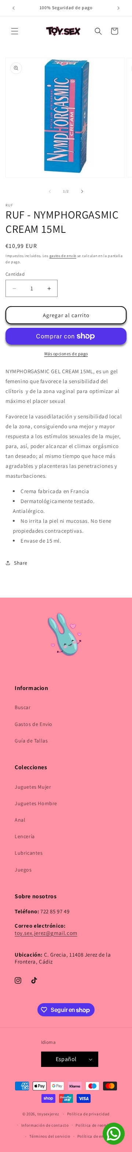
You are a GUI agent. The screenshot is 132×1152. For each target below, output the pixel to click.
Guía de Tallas (31, 740)
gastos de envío (63, 255)
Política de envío (93, 1136)
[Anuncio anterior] (14, 8)
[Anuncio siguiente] (118, 8)
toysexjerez (48, 1113)
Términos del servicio (49, 1136)
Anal (20, 820)
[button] (15, 31)
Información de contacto (45, 1125)
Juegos (23, 869)
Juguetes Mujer (33, 787)
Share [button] (20, 563)
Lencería (25, 836)
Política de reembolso (97, 1125)
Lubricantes (29, 853)
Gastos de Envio (33, 724)
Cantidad (15, 274)
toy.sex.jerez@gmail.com (46, 932)
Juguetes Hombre (36, 803)
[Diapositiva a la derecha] (82, 191)
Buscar (23, 707)
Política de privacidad (88, 1113)
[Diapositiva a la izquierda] (50, 191)
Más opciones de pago (66, 353)
